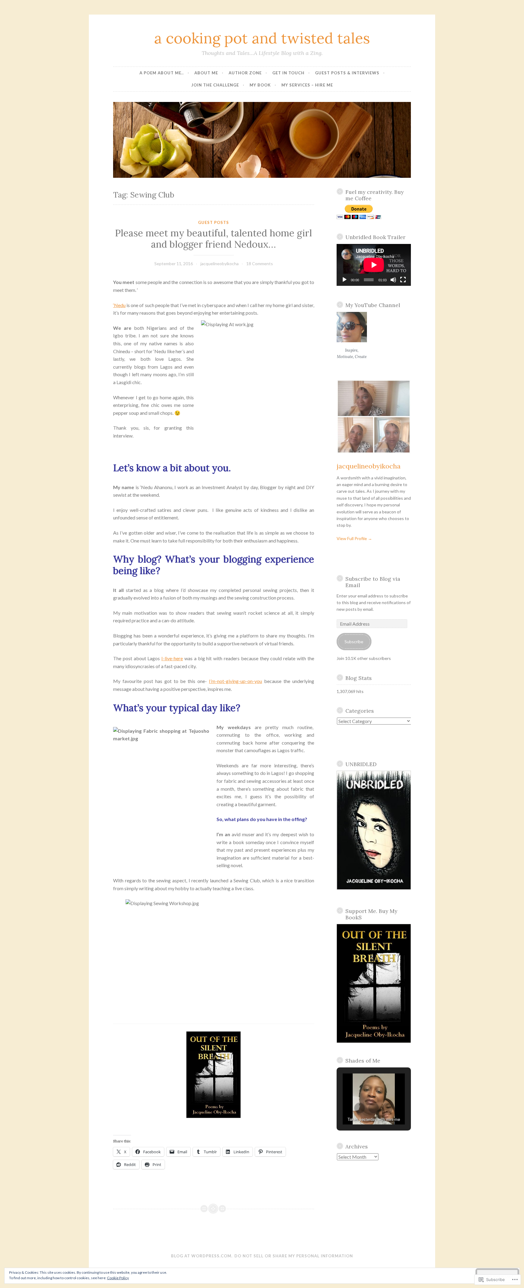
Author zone (245, 72)
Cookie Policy (118, 1278)
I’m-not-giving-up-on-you (235, 681)
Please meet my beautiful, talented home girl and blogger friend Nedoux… (213, 239)
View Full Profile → (354, 538)
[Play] (344, 280)
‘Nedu (119, 305)
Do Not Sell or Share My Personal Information (293, 1255)
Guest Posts (213, 222)
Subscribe (353, 641)
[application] (374, 265)
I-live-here (172, 658)
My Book (260, 85)
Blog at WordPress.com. (202, 1255)
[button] (359, 1108)
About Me (206, 72)
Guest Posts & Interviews (347, 72)
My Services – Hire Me (307, 85)
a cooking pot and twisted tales (262, 38)
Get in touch (288, 72)
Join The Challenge (215, 85)
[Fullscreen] (403, 280)
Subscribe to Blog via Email (372, 582)
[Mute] (393, 280)
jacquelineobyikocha (219, 263)
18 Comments (259, 263)
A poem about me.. (161, 72)
